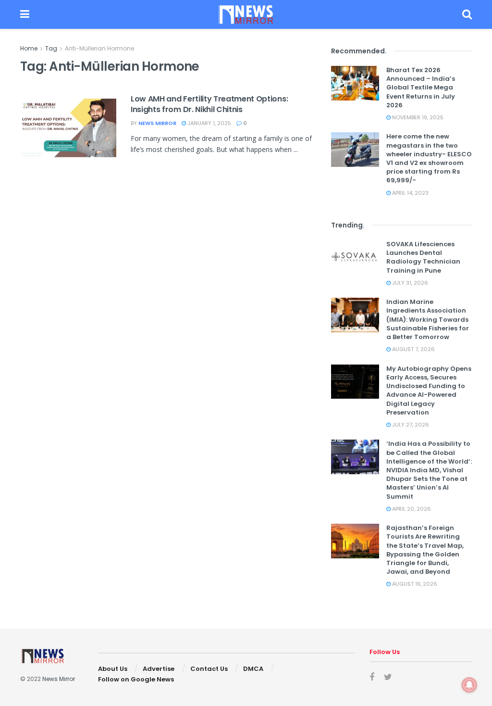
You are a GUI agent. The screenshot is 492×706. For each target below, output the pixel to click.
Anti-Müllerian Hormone (99, 48)
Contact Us (209, 668)
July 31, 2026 (409, 283)
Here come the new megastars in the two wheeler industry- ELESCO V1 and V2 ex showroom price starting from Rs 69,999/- (429, 158)
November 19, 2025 (417, 117)
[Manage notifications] (469, 685)
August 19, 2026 (414, 584)
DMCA (253, 668)
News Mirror (157, 123)
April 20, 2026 (411, 509)
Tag (51, 48)
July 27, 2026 (410, 425)
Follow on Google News (136, 679)
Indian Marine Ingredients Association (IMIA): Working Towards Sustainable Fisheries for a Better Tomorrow (427, 319)
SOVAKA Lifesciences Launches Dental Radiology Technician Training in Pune (423, 257)
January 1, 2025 (208, 123)
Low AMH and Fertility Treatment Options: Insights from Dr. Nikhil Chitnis (209, 104)
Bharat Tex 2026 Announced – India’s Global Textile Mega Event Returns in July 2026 (420, 87)
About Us (112, 668)
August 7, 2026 (413, 349)
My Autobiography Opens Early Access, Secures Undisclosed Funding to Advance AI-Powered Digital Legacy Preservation (428, 390)
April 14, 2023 (410, 193)
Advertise (158, 668)
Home (28, 48)
